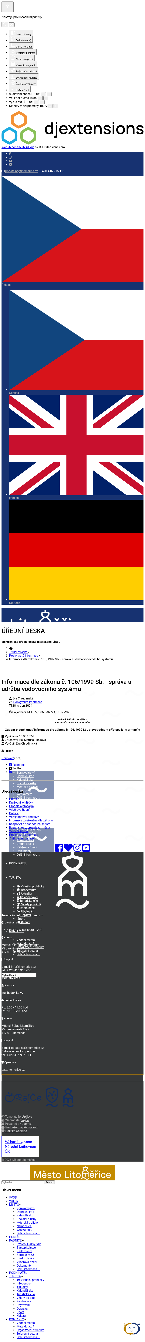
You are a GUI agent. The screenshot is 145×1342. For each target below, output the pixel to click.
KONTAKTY (16, 1319)
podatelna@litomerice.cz (21, 171)
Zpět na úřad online (21, 838)
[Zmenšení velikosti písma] (40, 98)
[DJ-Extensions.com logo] (72, 143)
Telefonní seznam (28, 950)
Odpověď (8, 758)
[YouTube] (86, 850)
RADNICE (15, 1240)
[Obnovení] (5, 24)
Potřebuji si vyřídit (29, 829)
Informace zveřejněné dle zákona (31, 820)
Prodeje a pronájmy (21, 806)
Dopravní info (25, 776)
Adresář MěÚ (25, 840)
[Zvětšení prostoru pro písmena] (55, 106)
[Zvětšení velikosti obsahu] (49, 94)
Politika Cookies (16, 1131)
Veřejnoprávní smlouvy (24, 817)
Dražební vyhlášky (21, 802)
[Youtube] (10, 161)
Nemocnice (24, 790)
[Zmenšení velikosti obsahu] (43, 94)
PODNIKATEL (18, 863)
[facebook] (10, 154)
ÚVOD (13, 1197)
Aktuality (26, 893)
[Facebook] (10, 164)
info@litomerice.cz (23, 967)
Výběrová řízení (27, 847)
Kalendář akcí (25, 779)
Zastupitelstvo (26, 1247)
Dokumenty (24, 851)
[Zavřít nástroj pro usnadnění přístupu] (12, 24)
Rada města (24, 1251)
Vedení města (26, 940)
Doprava (22, 1308)
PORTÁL (14, 1237)
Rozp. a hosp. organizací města (29, 827)
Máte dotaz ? (25, 1326)
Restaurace (27, 908)
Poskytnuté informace (27, 702)
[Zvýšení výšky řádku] (42, 102)
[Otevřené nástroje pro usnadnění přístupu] (8, 7)
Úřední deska (25, 844)
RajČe (25, 1120)
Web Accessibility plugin (18, 147)
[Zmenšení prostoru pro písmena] (50, 106)
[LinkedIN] (10, 772)
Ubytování (27, 911)
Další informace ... (28, 797)
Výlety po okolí (30, 904)
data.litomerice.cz (13, 1069)
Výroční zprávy (19, 831)
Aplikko (27, 1116)
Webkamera (24, 794)
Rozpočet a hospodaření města (29, 824)
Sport (21, 918)
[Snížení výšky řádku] (36, 102)
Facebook (18, 765)
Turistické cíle (28, 901)
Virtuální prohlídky (32, 886)
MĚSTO (14, 1204)
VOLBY (13, 749)
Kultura (25, 922)
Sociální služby (26, 783)
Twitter (17, 768)
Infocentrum (28, 890)
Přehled (14, 799)
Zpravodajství (26, 772)
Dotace (14, 813)
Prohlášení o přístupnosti (21, 1127)
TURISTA (15, 877)
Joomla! (27, 1124)
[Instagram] (10, 157)
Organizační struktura (30, 947)
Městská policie (27, 787)
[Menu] (3, 718)
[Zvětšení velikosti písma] (45, 98)
